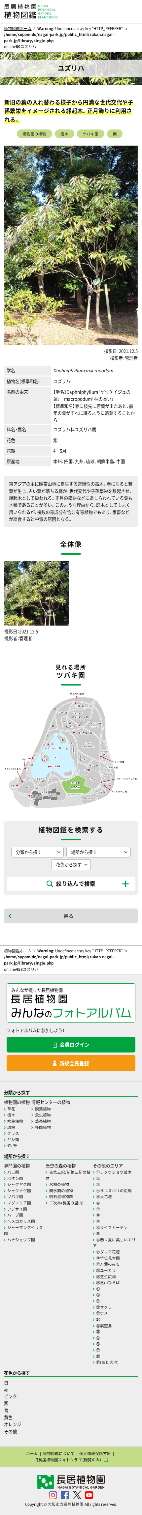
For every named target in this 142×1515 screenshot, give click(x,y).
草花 (11, 1109)
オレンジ (12, 1424)
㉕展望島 (104, 1326)
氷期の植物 (59, 1184)
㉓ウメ (102, 1313)
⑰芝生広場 (106, 1276)
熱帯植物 (43, 1121)
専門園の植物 (17, 1166)
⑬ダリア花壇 (108, 1252)
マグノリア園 (19, 1203)
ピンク (10, 1396)
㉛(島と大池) (107, 1362)
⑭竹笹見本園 (108, 1258)
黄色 (8, 1417)
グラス (13, 1133)
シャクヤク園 (19, 1184)
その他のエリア (108, 1166)
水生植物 (15, 1121)
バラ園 (13, 1172)
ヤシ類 (13, 1139)
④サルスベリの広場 (114, 1190)
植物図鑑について (59, 1453)
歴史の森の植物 (61, 1166)
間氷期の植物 (61, 1190)
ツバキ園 (90, 134)
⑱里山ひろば (108, 1282)
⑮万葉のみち (108, 1264)
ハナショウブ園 (21, 1240)
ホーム (32, 1453)
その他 (10, 1431)
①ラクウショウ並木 (114, 1172)
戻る (69, 915)
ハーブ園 (15, 1215)
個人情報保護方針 (95, 1453)
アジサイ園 (17, 1209)
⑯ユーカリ (106, 1270)
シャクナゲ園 (19, 1190)
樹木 (64, 134)
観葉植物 (43, 1109)
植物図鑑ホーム (18, 28)
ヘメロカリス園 (21, 1221)
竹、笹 (12, 1145)
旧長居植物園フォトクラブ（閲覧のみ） (68, 1460)
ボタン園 (15, 1178)
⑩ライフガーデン (112, 1227)
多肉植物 (43, 1127)
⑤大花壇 (104, 1196)
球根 (11, 1127)
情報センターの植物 (50, 1102)
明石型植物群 (61, 1196)
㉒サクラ (104, 1307)
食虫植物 (43, 1115)
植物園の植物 (34, 134)
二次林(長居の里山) (66, 1203)
